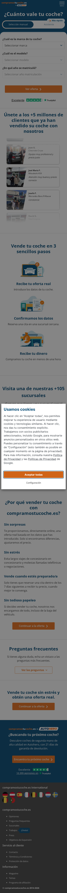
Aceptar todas (34, 474)
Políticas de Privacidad (42, 459)
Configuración (33, 482)
